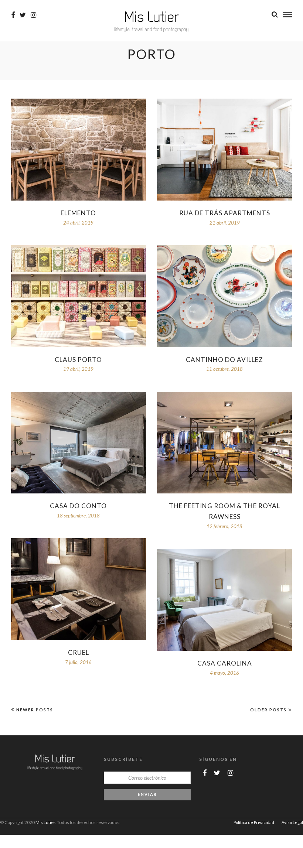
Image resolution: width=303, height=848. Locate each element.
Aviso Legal (292, 822)
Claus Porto (78, 359)
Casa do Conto (78, 506)
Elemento (78, 213)
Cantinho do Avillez (224, 359)
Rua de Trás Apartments (224, 213)
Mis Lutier (45, 822)
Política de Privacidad (254, 822)
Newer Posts (34, 709)
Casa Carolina (224, 663)
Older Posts (268, 709)
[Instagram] (33, 15)
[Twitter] (217, 773)
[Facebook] (205, 773)
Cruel (78, 652)
